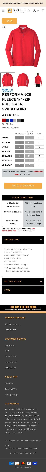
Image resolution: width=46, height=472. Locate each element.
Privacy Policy (11, 395)
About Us (9, 383)
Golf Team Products (25, 467)
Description (11, 240)
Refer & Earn (10, 330)
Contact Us (10, 345)
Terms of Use (11, 389)
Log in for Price (10, 115)
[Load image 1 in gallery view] (8, 80)
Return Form (10, 368)
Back (9, 21)
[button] (3, 10)
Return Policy (12, 281)
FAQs (7, 290)
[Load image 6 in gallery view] (38, 80)
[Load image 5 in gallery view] (23, 80)
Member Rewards (12, 324)
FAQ (7, 351)
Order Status (10, 357)
